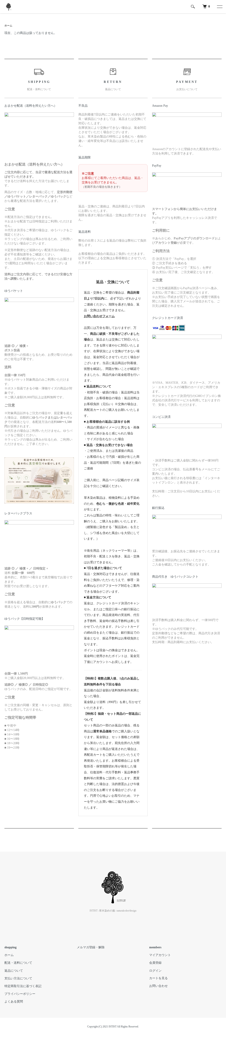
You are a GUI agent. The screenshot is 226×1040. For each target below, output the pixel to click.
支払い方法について (18, 978)
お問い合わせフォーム (99, 316)
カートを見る (158, 978)
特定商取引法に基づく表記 (22, 986)
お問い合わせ (158, 986)
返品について (13, 970)
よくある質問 (13, 1001)
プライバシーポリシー (19, 993)
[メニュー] (219, 6)
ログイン (155, 970)
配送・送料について (18, 962)
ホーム (8, 25)
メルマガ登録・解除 (91, 947)
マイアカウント (160, 955)
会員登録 (155, 962)
